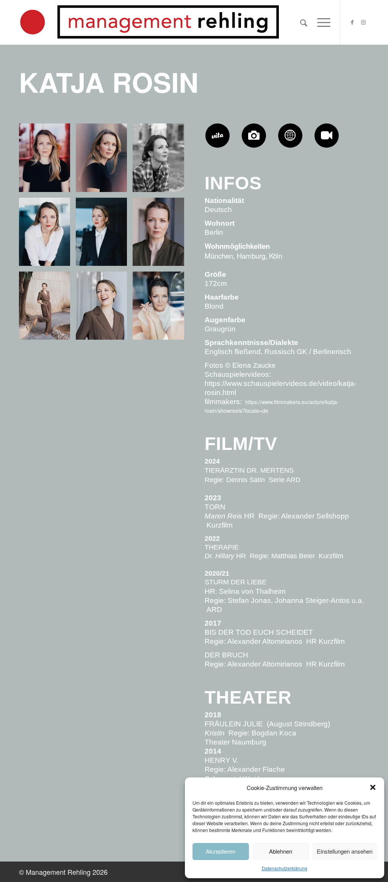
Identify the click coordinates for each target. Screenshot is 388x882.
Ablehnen (280, 851)
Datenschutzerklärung (284, 868)
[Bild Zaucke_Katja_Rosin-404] (47, 235)
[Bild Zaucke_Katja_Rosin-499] (47, 160)
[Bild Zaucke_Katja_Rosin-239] (161, 235)
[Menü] (321, 22)
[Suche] (303, 22)
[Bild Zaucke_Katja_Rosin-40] (161, 308)
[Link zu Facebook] (352, 22)
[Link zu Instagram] (363, 22)
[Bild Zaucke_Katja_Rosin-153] (104, 308)
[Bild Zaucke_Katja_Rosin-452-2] (161, 160)
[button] (373, 787)
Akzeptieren (220, 851)
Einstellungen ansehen (344, 851)
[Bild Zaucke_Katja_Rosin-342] (104, 235)
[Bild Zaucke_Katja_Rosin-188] (47, 308)
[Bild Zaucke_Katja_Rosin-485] (104, 160)
